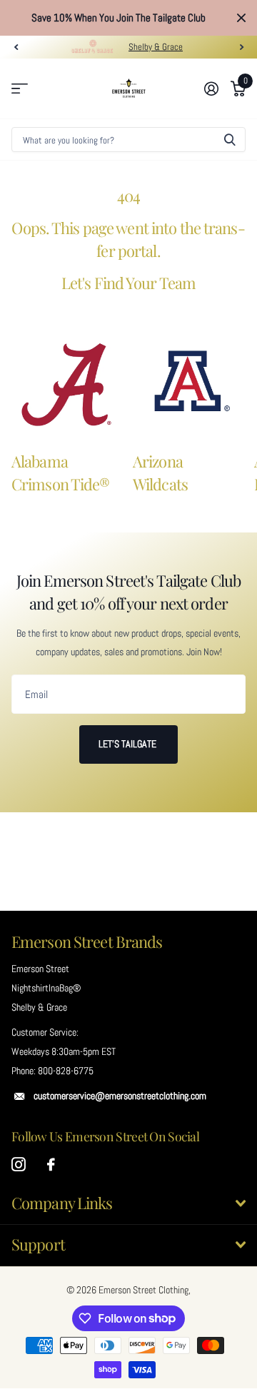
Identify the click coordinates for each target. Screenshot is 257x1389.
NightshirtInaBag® (46, 987)
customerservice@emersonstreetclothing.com (120, 1095)
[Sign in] (210, 88)
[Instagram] (18, 1165)
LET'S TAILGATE (128, 743)
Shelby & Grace (155, 47)
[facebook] (51, 1164)
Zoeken (230, 139)
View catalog (19, 89)
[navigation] (15, 47)
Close (241, 18)
